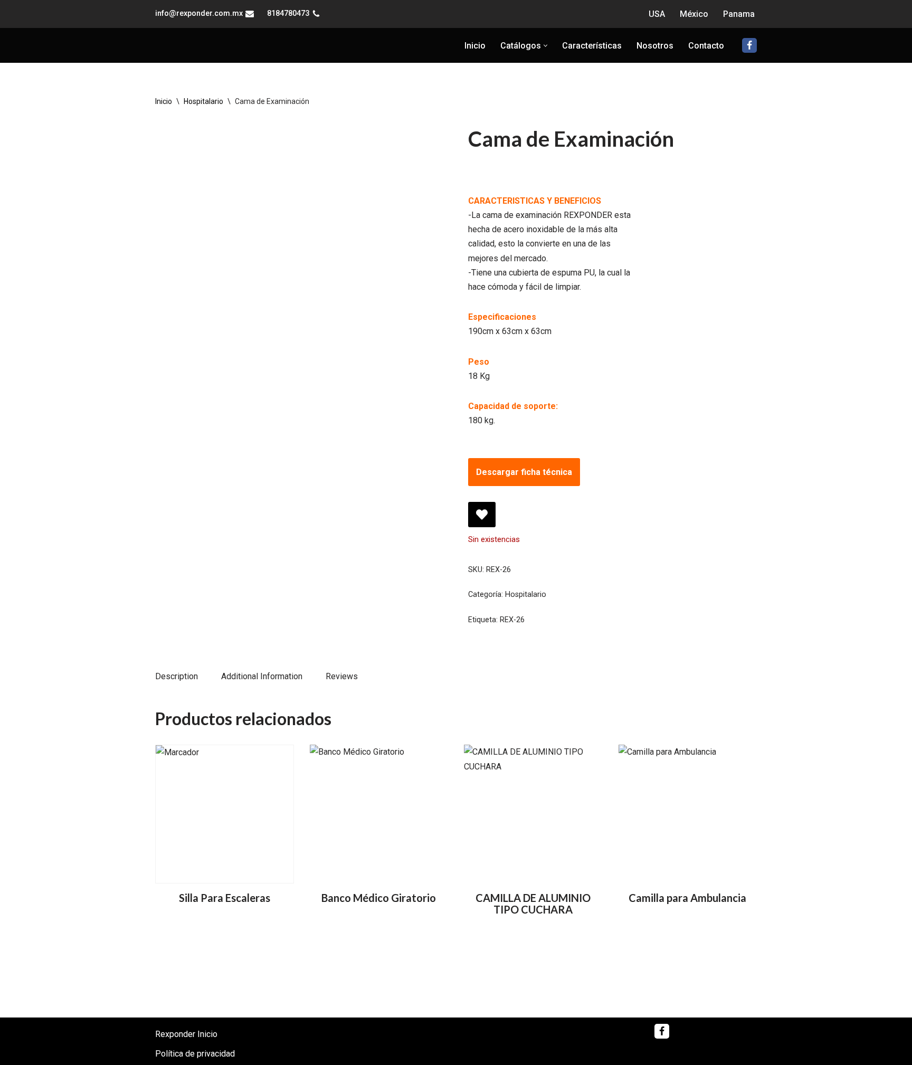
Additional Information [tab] (261, 689)
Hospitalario (203, 114)
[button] (545, 52)
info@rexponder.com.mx (199, 13)
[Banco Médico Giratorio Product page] (379, 826)
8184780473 (288, 13)
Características (592, 52)
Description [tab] (176, 689)
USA (657, 14)
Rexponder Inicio (186, 1034)
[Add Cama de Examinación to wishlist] (482, 527)
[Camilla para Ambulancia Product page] (687, 826)
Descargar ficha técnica (524, 485)
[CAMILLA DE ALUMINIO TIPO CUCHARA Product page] (533, 826)
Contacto (706, 52)
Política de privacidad (195, 1054)
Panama (739, 14)
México (694, 14)
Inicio (475, 52)
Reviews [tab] (342, 689)
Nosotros (654, 52)
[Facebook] (749, 51)
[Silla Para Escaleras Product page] (224, 826)
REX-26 (512, 631)
